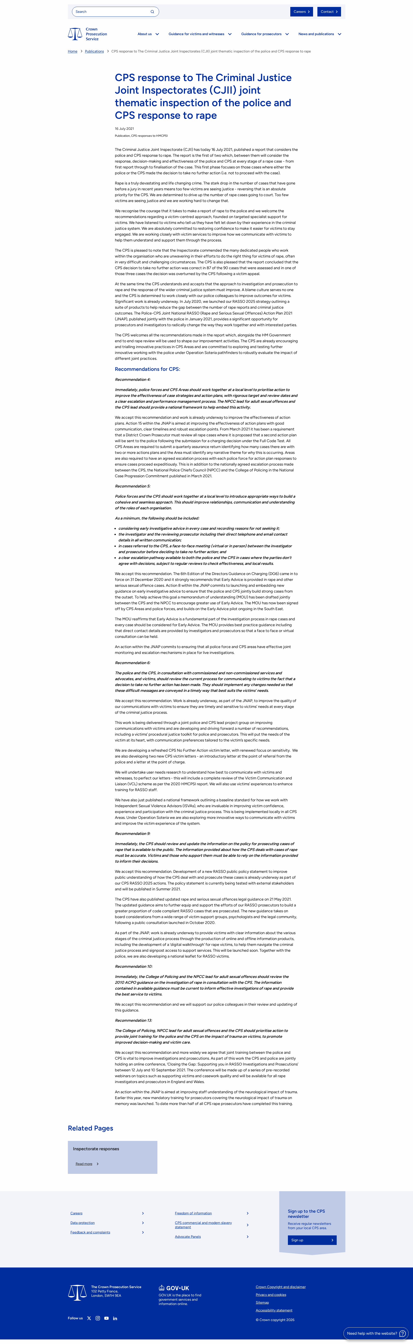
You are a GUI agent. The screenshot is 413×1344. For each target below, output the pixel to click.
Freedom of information (193, 1213)
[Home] (87, 34)
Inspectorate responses (96, 1148)
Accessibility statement (274, 1310)
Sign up (297, 1240)
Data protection (82, 1223)
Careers (76, 1213)
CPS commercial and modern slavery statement (203, 1225)
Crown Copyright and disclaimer (281, 1287)
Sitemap (262, 1302)
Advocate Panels (188, 1237)
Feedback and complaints (90, 1232)
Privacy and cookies (271, 1295)
